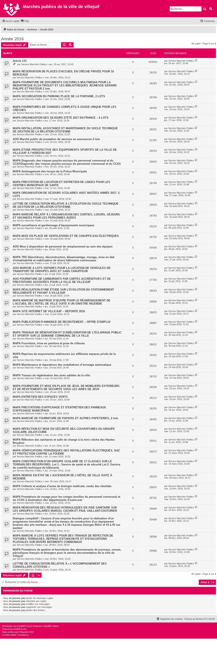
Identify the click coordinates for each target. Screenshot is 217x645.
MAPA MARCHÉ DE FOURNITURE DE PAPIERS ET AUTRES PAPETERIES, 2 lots (65, 418)
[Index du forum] (12, 8)
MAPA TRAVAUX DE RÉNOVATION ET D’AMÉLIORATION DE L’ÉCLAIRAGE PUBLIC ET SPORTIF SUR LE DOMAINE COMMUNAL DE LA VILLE (67, 334)
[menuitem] (25, 21)
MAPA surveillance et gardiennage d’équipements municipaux (53, 225)
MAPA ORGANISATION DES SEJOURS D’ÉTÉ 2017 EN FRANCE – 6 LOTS (60, 117)
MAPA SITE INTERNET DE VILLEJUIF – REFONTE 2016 (49, 311)
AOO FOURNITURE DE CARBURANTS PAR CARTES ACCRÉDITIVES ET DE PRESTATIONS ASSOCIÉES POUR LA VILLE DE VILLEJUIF (62, 280)
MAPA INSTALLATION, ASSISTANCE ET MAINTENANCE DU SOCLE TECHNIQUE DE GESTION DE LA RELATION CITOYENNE (65, 130)
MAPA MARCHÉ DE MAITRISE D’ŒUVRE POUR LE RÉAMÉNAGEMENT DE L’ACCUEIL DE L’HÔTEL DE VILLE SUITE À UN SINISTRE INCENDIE (61, 302)
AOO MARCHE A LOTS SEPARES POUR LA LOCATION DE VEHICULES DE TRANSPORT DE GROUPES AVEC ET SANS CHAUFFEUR (62, 269)
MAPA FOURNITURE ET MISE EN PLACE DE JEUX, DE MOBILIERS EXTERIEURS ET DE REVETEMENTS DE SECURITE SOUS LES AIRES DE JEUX (66, 387)
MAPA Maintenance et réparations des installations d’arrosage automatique (62, 364)
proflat (11, 632)
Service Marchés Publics (34, 64)
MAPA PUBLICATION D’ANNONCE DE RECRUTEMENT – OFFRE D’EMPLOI (61, 321)
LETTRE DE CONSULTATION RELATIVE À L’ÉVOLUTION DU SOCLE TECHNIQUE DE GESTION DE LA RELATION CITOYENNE (65, 205)
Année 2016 (12, 39)
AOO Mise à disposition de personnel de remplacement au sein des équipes (63, 246)
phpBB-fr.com (19, 629)
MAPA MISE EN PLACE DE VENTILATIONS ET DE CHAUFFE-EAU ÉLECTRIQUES (66, 235)
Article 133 (19, 60)
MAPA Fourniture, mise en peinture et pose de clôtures (49, 343)
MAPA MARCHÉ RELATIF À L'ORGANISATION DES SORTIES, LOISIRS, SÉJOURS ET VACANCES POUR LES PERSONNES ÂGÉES (66, 216)
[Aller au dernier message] (196, 60)
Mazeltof (24, 632)
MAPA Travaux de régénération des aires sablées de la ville (51, 375)
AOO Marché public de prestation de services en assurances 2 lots (56, 139)
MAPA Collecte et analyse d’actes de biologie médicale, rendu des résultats (62, 486)
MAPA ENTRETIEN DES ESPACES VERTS (40, 396)
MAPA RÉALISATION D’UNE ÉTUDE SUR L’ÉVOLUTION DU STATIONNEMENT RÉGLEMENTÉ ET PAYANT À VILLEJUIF (63, 291)
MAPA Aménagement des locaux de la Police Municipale (50, 171)
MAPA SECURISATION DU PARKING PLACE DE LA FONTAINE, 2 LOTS (59, 96)
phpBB (20, 626)
